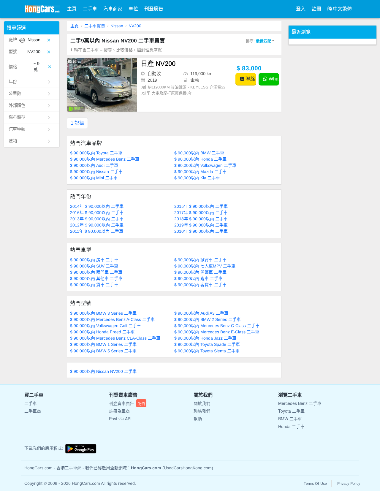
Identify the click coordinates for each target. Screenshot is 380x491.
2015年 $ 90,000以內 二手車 (201, 206)
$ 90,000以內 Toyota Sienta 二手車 (207, 351)
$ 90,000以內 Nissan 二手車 (96, 171)
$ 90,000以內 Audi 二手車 (94, 165)
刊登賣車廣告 (127, 403)
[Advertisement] (333, 134)
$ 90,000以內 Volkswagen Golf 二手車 (105, 325)
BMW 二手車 (290, 419)
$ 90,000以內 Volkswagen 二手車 (205, 165)
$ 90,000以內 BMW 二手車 (199, 153)
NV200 (135, 25)
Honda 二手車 (291, 426)
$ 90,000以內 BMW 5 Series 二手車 (103, 351)
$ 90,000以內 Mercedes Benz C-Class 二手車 (216, 325)
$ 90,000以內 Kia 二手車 (197, 177)
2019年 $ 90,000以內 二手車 (201, 225)
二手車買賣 (94, 25)
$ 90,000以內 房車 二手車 (94, 259)
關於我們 (202, 403)
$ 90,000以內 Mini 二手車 (94, 177)
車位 (133, 8)
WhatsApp (273, 78)
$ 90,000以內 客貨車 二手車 (200, 284)
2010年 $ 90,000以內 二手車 (201, 231)
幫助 (198, 419)
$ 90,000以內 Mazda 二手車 (200, 171)
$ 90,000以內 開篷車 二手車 (200, 272)
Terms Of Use (315, 484)
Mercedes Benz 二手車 (299, 403)
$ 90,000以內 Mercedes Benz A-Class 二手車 (112, 319)
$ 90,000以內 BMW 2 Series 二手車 (207, 319)
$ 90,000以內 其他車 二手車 (96, 278)
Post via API (120, 419)
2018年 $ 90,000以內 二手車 (201, 218)
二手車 (90, 8)
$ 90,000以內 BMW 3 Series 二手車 (103, 313)
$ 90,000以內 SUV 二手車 (94, 266)
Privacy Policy (348, 484)
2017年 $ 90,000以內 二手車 (201, 212)
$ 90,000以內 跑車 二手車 (198, 278)
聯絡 (249, 78)
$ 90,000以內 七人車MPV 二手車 (204, 266)
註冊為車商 (119, 411)
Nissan (116, 25)
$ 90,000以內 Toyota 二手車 (96, 153)
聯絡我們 (202, 411)
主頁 (72, 8)
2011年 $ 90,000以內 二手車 (96, 231)
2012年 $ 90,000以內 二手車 (97, 225)
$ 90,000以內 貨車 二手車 (94, 284)
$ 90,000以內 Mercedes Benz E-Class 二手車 (216, 332)
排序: (258, 41)
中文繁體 (342, 8)
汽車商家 (112, 8)
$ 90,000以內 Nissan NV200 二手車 (103, 371)
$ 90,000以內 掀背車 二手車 (200, 259)
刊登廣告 (153, 8)
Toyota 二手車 (291, 411)
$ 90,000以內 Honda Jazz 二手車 (205, 338)
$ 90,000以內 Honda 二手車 (200, 159)
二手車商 (32, 411)
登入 (300, 8)
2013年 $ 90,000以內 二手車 (97, 218)
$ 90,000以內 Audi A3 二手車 (201, 313)
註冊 (316, 8)
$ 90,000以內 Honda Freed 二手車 (102, 332)
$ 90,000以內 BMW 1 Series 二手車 (103, 344)
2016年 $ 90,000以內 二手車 (97, 212)
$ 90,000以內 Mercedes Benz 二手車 (104, 159)
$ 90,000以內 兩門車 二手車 (96, 272)
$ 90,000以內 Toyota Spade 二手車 (207, 344)
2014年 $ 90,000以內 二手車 (97, 206)
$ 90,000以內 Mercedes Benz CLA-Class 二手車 (115, 338)
